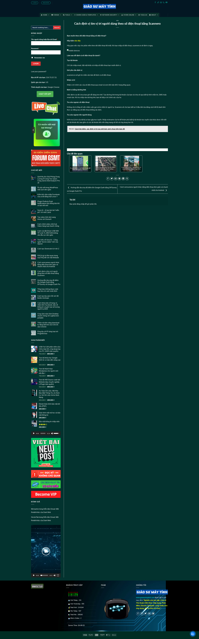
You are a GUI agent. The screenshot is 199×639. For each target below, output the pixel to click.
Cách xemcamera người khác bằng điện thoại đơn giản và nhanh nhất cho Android (48, 264)
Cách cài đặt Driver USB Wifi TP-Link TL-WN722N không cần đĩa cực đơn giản (48, 233)
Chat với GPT (45, 94)
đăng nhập (80, 204)
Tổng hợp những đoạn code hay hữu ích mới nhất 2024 (47, 290)
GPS (117, 20)
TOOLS (67, 15)
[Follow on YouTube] (166, 3)
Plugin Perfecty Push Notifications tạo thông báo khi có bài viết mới (48, 203)
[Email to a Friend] (115, 178)
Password (35, 48)
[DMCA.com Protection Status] (37, 586)
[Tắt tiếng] (52, 433)
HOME (45, 15)
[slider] (43, 433)
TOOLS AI (143, 15)
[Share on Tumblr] (127, 178)
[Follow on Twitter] (145, 613)
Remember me (39, 58)
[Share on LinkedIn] (123, 178)
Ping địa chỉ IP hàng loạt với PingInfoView (47, 332)
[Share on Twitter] (112, 178)
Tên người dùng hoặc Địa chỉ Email (44, 39)
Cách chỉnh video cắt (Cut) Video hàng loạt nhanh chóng (48, 225)
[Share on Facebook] (108, 178)
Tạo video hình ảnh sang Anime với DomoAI (46, 218)
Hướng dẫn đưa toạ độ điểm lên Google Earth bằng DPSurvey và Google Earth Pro (48, 282)
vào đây (77, 41)
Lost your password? (38, 71)
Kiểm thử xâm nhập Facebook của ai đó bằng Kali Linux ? (48, 195)
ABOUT (153, 15)
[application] (46, 433)
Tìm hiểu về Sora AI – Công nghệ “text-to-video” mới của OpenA (47, 242)
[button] (46, 551)
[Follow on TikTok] (158, 3)
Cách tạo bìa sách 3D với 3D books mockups (48, 297)
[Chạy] (34, 433)
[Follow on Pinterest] (153, 613)
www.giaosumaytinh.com (145, 597)
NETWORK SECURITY (109, 15)
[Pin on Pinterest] (119, 178)
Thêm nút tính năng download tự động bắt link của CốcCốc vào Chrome (48, 325)
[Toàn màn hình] (58, 575)
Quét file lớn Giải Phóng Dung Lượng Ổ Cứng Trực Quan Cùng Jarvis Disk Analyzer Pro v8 (48, 180)
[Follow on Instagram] (142, 613)
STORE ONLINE (128, 15)
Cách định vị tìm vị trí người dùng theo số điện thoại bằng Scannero (48, 273)
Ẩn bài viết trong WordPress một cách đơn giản (47, 189)
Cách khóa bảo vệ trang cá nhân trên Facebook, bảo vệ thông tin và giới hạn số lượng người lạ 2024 (48, 306)
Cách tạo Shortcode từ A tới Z (48, 249)
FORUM (56, 15)
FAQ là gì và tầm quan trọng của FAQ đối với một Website (48, 256)
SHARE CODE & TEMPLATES (86, 15)
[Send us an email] (161, 3)
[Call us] (164, 3)
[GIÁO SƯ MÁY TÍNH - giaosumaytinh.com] (99, 6)
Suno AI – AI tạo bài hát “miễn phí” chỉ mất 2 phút (48, 211)
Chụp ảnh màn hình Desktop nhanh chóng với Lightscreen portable (48, 316)
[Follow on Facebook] (155, 3)
